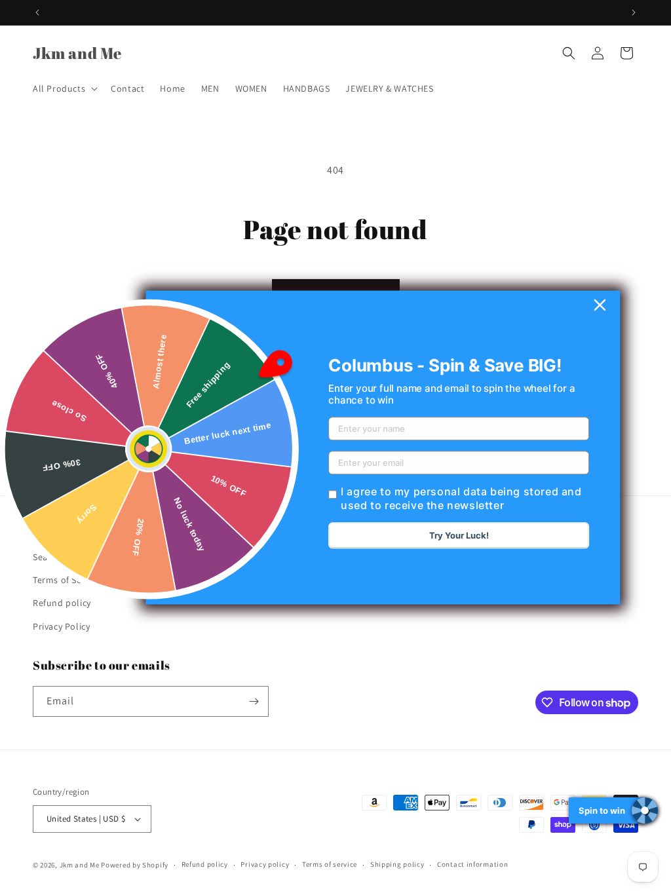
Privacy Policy (61, 626)
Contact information (472, 864)
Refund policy (62, 603)
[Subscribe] (253, 701)
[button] (64, 88)
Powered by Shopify (134, 864)
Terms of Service (67, 580)
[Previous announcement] (37, 12)
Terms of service (329, 864)
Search (47, 557)
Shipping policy (397, 864)
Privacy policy (264, 864)
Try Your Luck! (459, 536)
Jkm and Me (81, 864)
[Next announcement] (633, 12)
